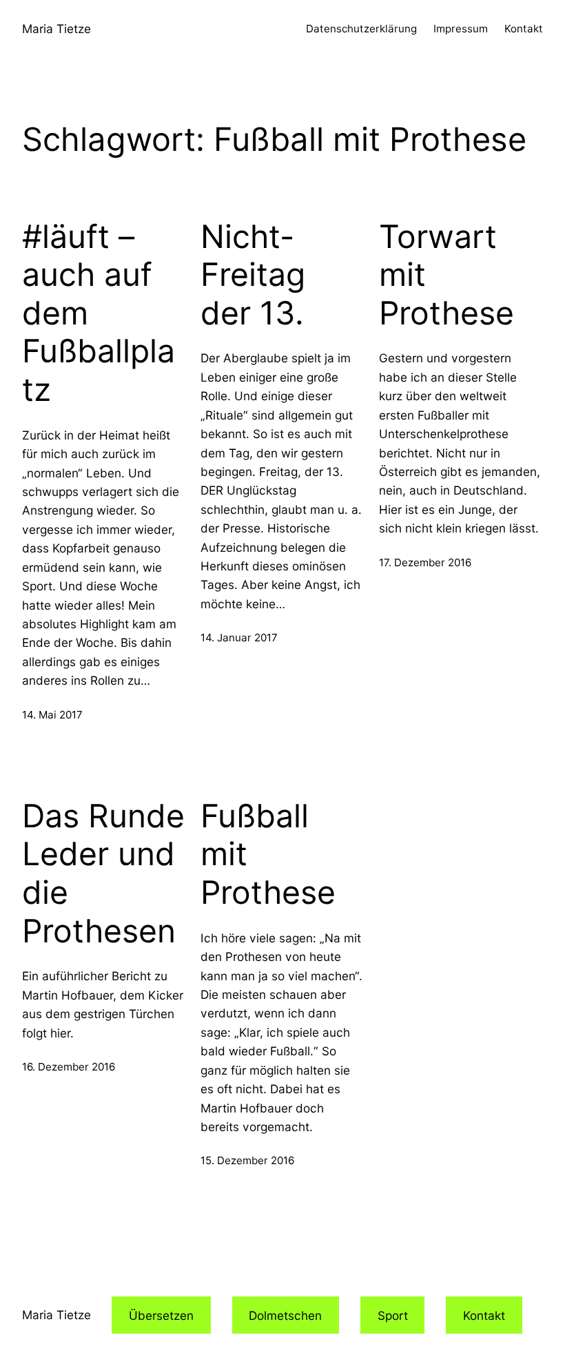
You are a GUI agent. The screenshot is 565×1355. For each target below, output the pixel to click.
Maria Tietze (56, 28)
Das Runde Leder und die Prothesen (103, 873)
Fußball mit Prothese (268, 854)
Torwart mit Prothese (446, 275)
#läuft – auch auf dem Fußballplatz (98, 313)
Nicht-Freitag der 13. (253, 275)
